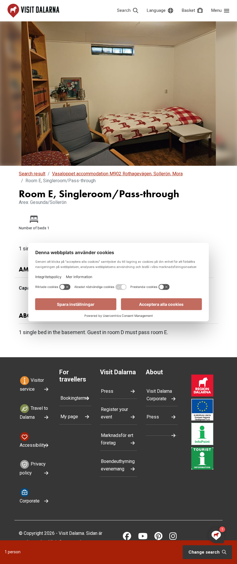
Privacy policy (33, 468)
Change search (204, 552)
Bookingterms (74, 398)
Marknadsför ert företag (117, 439)
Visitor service (32, 384)
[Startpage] (33, 10)
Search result (32, 173)
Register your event (114, 413)
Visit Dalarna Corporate (159, 394)
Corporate (30, 501)
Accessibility (33, 445)
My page (69, 416)
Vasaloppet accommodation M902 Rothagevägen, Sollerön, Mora (117, 173)
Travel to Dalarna (34, 412)
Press (107, 391)
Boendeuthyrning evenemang (118, 465)
